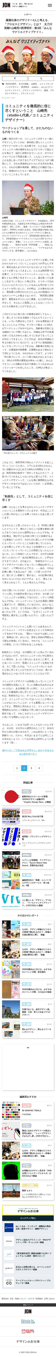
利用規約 (39, 1299)
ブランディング (27, 93)
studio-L (35, 87)
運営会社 (5, 1299)
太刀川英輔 (23, 84)
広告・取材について (18, 1299)
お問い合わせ (49, 1299)
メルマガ (30, 1299)
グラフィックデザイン (32, 90)
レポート (28, 14)
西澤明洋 (25, 87)
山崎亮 (34, 84)
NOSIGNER (11, 84)
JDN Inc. (33, 1352)
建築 (46, 90)
